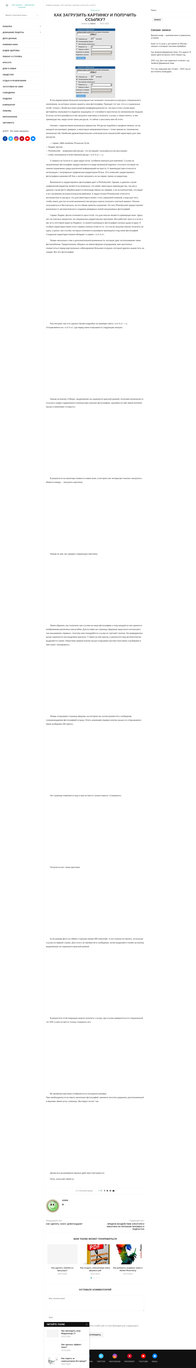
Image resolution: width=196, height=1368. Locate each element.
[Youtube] (27, 138)
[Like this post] (101, 1191)
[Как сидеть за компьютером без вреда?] (53, 1361)
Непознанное (10, 117)
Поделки (7, 99)
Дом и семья (9, 68)
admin (93, 24)
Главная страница (52, 5)
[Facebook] (5, 138)
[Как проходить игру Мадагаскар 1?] (53, 1333)
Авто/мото (8, 123)
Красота (7, 62)
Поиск (153, 10)
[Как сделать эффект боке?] (53, 1347)
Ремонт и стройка (12, 56)
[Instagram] (16, 138)
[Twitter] (10, 138)
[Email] (33, 138)
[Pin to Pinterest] (110, 1191)
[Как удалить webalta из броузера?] (62, 1254)
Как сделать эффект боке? (71, 1345)
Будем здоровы (11, 50)
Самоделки (9, 93)
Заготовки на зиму (13, 87)
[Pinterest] (21, 138)
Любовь (7, 111)
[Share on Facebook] (104, 1191)
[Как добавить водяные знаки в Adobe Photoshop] (128, 1254)
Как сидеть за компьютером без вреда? (73, 1359)
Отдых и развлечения (14, 81)
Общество (8, 75)
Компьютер (9, 105)
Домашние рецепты (13, 32)
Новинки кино (10, 44)
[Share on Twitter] (107, 1191)
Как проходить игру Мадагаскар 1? (71, 1332)
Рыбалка (7, 26)
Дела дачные (10, 38)
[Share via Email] (113, 1191)
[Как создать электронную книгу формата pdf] (95, 1254)
